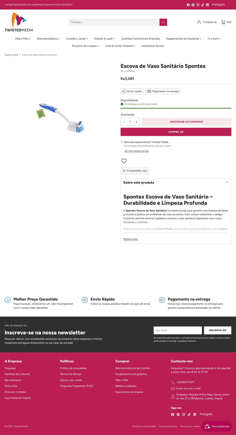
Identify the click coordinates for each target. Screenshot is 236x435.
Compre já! (176, 131)
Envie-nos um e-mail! (188, 388)
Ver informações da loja (136, 150)
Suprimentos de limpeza (129, 392)
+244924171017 (185, 382)
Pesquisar (10, 368)
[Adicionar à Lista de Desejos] (176, 161)
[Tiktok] (202, 5)
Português (205, 414)
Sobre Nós (11, 386)
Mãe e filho (121, 380)
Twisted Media (20, 426)
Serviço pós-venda (71, 380)
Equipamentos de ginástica (131, 374)
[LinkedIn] (207, 5)
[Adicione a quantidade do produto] (136, 121)
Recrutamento (13, 380)
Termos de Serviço (71, 374)
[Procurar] (163, 22)
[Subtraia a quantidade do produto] (124, 121)
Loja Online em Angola (18, 397)
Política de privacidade (73, 368)
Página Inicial (11, 54)
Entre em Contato (15, 392)
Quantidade (127, 114)
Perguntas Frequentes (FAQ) (76, 386)
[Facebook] (188, 5)
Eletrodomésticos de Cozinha (132, 368)
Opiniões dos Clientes (17, 374)
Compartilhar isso (137, 170)
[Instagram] (198, 5)
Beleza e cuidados (125, 386)
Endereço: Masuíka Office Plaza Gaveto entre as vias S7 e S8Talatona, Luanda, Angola (202, 396)
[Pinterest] (193, 5)
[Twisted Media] (19, 22)
